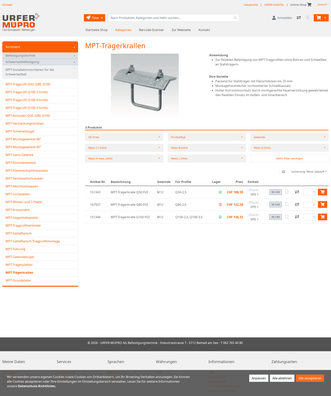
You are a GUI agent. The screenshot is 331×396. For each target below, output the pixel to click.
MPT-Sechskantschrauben (24, 178)
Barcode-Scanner (151, 30)
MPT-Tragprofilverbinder (23, 225)
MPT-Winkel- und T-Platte (24, 202)
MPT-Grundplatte (18, 280)
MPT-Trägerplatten (19, 265)
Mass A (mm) (262, 147)
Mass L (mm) (179, 158)
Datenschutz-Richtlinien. (37, 386)
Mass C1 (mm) (97, 147)
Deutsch (322, 4)
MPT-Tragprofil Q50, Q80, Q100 (28, 84)
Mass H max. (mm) (100, 158)
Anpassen (259, 378)
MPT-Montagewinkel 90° (23, 139)
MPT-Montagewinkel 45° (23, 147)
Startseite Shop (96, 30)
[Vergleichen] (297, 192)
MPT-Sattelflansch (19, 233)
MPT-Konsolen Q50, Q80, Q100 (28, 115)
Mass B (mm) (179, 147)
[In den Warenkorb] (322, 192)
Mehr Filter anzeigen (289, 158)
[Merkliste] (308, 18)
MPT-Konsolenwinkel (21, 163)
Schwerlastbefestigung (22, 62)
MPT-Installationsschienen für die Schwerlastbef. (30, 72)
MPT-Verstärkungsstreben (25, 123)
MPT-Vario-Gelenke (19, 155)
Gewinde (259, 137)
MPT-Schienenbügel (20, 131)
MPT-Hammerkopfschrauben (27, 170)
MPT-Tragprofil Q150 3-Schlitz (27, 108)
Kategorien (123, 30)
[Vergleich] (299, 18)
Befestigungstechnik (20, 55)
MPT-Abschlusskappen (22, 186)
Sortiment (13, 47)
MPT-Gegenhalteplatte (22, 218)
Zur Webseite (181, 30)
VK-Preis (93, 137)
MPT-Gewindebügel (20, 257)
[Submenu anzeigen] (74, 47)
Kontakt (204, 30)
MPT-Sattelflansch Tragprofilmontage (33, 241)
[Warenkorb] (318, 17)
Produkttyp (178, 137)
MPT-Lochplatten (18, 194)
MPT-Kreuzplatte (18, 210)
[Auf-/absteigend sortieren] (283, 171)
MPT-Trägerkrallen (19, 272)
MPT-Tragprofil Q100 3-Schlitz (27, 92)
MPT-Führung (15, 249)
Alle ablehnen (282, 378)
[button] (220, 192)
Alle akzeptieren (310, 378)
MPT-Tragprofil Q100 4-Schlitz (27, 100)
